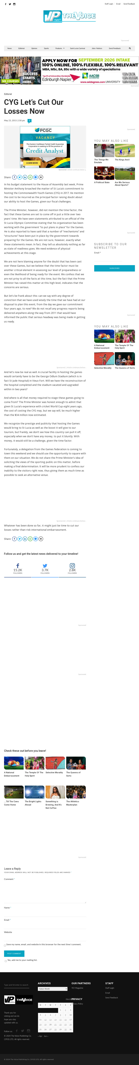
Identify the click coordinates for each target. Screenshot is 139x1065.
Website (8, 932)
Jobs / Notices (97, 48)
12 (45, 1020)
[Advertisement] (80, 33)
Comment (9, 879)
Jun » (46, 1036)
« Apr (40, 1036)
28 (55, 1030)
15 (60, 1020)
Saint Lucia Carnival (77, 48)
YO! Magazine (77, 988)
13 (50, 1020)
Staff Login (109, 4)
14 (55, 1020)
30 (65, 1030)
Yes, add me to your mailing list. (22, 960)
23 (65, 1025)
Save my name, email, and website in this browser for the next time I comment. (43, 944)
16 (65, 1020)
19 (45, 1025)
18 (40, 1025)
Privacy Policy (77, 1004)
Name (7, 908)
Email (118, 4)
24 (71, 1025)
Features (59, 48)
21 (55, 1025)
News (9, 48)
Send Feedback (129, 4)
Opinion (34, 48)
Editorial (21, 48)
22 (60, 1025)
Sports (46, 48)
